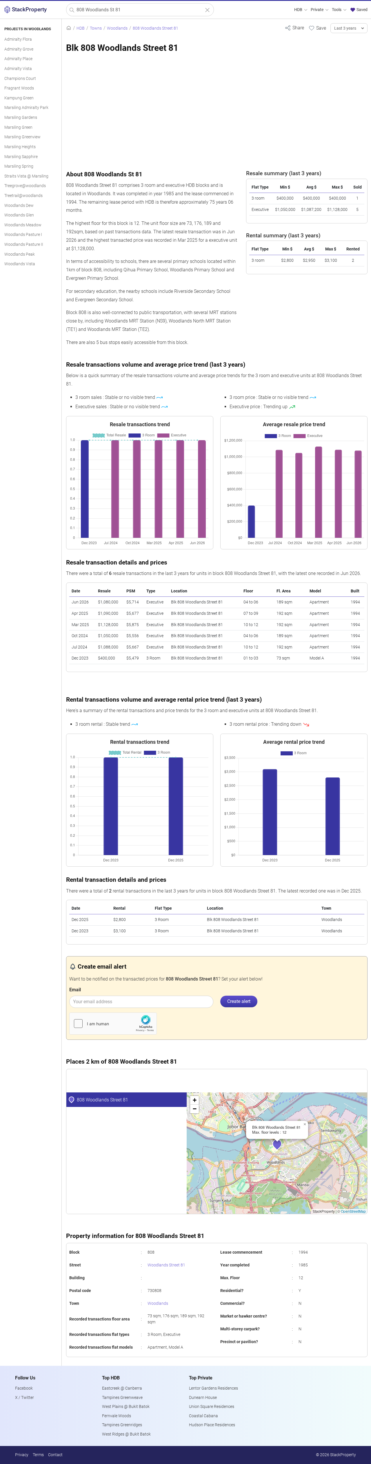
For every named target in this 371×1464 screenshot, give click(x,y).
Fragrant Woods (19, 88)
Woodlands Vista (19, 263)
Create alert (238, 1001)
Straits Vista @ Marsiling (26, 176)
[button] (281, 1148)
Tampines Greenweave (122, 1397)
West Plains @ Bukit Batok (126, 1406)
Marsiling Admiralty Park (26, 107)
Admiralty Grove (18, 49)
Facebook (24, 1388)
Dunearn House (203, 1397)
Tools (337, 9)
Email (75, 989)
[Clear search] (207, 10)
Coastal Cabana (203, 1415)
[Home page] (68, 28)
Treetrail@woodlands (23, 195)
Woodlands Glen (19, 215)
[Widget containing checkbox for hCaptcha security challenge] (113, 1024)
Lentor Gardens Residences (213, 1388)
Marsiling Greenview (22, 137)
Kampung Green (19, 98)
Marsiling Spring (18, 166)
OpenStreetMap (353, 1211)
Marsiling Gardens (20, 117)
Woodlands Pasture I (23, 234)
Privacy (21, 1454)
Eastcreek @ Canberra (122, 1388)
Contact (55, 1454)
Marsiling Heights (20, 146)
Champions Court (20, 78)
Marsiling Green (18, 127)
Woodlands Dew (19, 205)
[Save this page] (317, 28)
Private (317, 9)
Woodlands (158, 1303)
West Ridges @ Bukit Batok (126, 1434)
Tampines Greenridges (122, 1424)
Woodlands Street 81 (166, 1265)
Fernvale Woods (116, 1415)
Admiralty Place (18, 58)
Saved (362, 9)
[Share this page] (294, 27)
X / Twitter (24, 1397)
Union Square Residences (211, 1406)
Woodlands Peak (19, 254)
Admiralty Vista (18, 68)
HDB (298, 9)
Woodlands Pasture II (23, 244)
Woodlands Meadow (22, 225)
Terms (38, 1454)
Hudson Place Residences (212, 1424)
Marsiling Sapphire (21, 156)
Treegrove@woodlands (25, 185)
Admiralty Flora (18, 39)
